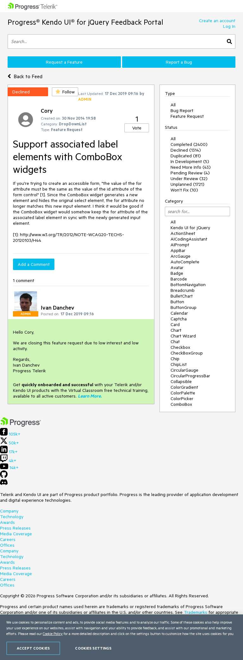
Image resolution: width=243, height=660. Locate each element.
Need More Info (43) (191, 167)
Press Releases (15, 528)
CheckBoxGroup (187, 353)
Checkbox (180, 347)
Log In (229, 26)
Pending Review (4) (190, 173)
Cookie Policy (53, 633)
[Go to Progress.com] (20, 425)
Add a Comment (34, 264)
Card (175, 324)
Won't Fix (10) (184, 190)
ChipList (179, 364)
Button (177, 302)
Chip (175, 358)
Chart (176, 330)
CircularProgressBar (190, 376)
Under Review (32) (189, 178)
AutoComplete (185, 262)
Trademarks (195, 612)
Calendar (179, 313)
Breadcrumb (183, 290)
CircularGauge (184, 370)
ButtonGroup (183, 307)
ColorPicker (182, 398)
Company (9, 511)
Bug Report (182, 110)
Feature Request (187, 116)
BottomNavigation (188, 284)
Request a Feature (64, 62)
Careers (8, 539)
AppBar (178, 250)
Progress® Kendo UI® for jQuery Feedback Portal (85, 22)
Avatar (177, 267)
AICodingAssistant (189, 239)
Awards (7, 522)
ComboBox (181, 404)
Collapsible (181, 381)
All (173, 105)
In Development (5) (190, 161)
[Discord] (4, 484)
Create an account (217, 20)
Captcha (179, 319)
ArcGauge (180, 256)
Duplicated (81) (186, 156)
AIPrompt (180, 245)
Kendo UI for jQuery (190, 227)
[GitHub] (4, 476)
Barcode (179, 279)
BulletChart (182, 296)
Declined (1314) (186, 150)
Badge (177, 273)
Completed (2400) (189, 144)
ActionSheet (183, 233)
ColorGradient (184, 387)
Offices (7, 545)
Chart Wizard (183, 336)
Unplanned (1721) (187, 184)
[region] (121, 637)
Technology (11, 516)
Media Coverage (16, 534)
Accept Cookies (33, 648)
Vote (136, 128)
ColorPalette (183, 393)
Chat (175, 341)
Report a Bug (179, 62)
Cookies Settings (93, 648)
